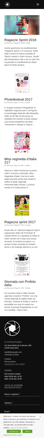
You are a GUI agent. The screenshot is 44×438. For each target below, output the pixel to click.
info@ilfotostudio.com (13, 352)
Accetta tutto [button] (14, 431)
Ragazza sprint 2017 (20, 222)
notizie (28, 43)
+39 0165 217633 (11, 355)
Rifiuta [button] (27, 431)
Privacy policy (10, 362)
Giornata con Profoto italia (20, 283)
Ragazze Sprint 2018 (20, 40)
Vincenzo (10, 43)
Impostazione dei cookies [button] (14, 364)
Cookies (7, 359)
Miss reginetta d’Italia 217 (20, 160)
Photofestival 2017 (18, 99)
